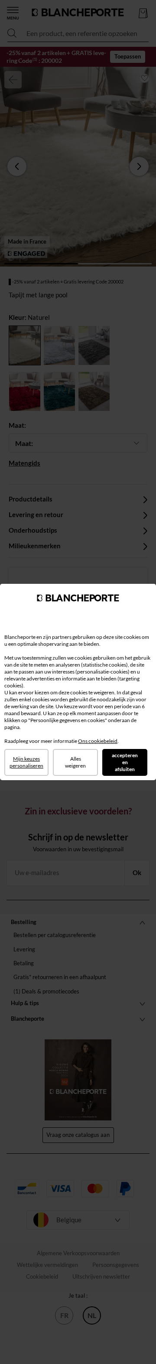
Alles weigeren (75, 762)
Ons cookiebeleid (97, 741)
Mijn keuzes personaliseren (26, 762)
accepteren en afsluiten (125, 762)
